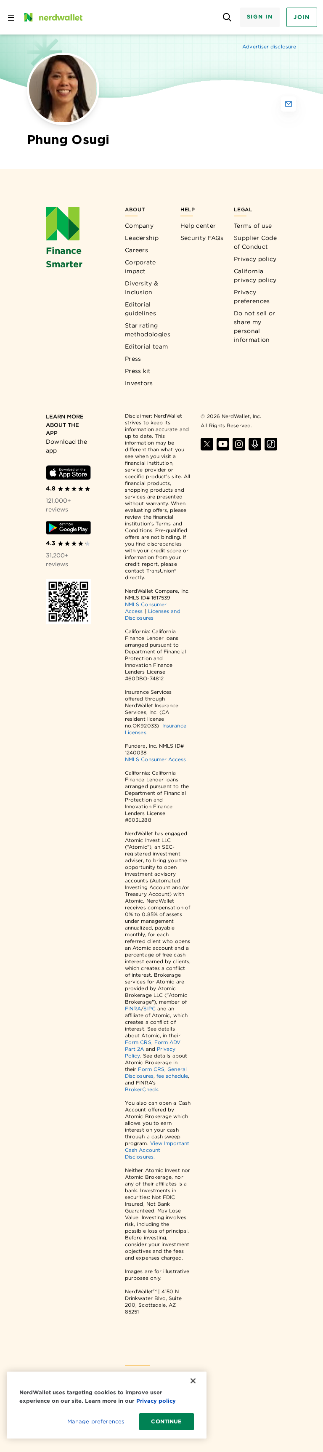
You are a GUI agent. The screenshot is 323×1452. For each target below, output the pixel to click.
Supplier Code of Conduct (255, 242)
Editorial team (146, 346)
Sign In (260, 16)
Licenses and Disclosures (152, 614)
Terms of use (253, 225)
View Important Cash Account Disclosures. (157, 1150)
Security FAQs (202, 237)
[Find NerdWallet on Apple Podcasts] (255, 444)
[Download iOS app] (68, 472)
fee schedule (172, 1076)
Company (139, 225)
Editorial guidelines (140, 309)
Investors (139, 383)
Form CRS (138, 1042)
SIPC (149, 1008)
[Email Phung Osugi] (288, 104)
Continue (166, 1421)
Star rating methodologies (147, 330)
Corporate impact (140, 266)
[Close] (193, 1381)
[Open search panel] (227, 17)
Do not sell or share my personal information (254, 326)
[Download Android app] (68, 528)
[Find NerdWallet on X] (207, 444)
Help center (198, 225)
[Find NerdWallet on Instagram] (239, 444)
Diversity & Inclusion (141, 288)
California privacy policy (255, 275)
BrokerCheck (141, 1089)
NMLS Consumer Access (155, 759)
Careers (136, 250)
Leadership (142, 237)
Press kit (138, 371)
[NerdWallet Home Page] (52, 17)
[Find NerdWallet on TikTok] (271, 444)
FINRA (133, 1008)
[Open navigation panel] (11, 17)
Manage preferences (95, 1421)
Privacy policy (255, 259)
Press (133, 358)
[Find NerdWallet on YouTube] (223, 444)
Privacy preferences (252, 296)
